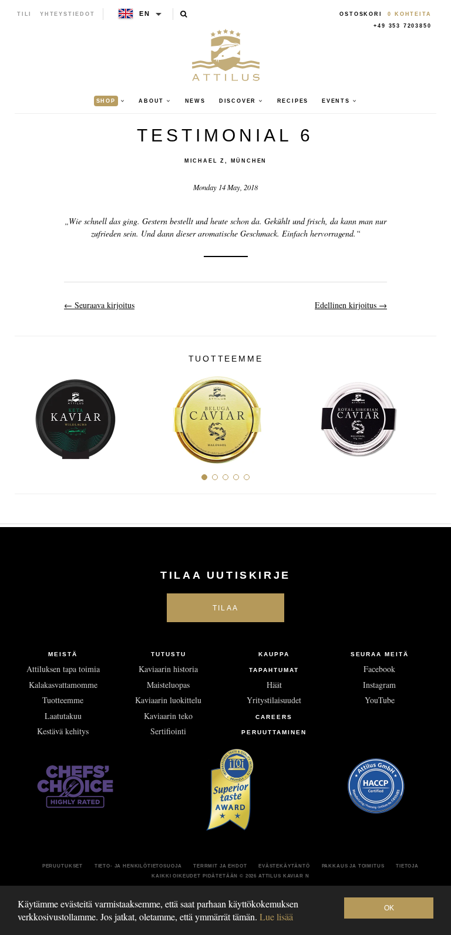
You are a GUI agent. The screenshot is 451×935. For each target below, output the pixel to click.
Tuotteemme (62, 700)
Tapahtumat (274, 670)
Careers (273, 717)
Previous (28, 415)
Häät (274, 684)
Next (423, 415)
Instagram (379, 684)
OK (389, 908)
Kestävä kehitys (63, 731)
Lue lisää (276, 916)
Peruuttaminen (273, 732)
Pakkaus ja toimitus (353, 866)
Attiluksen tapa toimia (63, 668)
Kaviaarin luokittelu (168, 700)
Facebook (379, 668)
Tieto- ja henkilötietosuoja (138, 866)
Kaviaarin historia (168, 668)
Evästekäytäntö (284, 866)
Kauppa (274, 654)
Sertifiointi (168, 731)
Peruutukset (62, 866)
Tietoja (407, 866)
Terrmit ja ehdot (220, 866)
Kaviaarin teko (168, 715)
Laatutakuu (63, 715)
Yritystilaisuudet (274, 700)
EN (144, 13)
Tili (24, 14)
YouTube (380, 700)
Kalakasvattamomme (63, 684)
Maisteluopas (168, 684)
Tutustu (168, 654)
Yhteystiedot (67, 14)
